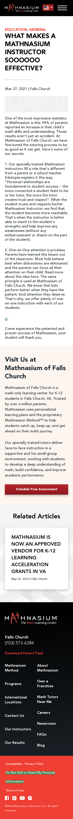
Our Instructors (18, 729)
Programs (13, 684)
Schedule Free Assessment (36, 489)
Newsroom (46, 724)
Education (16, 30)
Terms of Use (15, 790)
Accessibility (14, 764)
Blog (41, 745)
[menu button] (48, 7)
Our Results (15, 743)
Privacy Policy (34, 764)
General (37, 30)
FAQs (42, 734)
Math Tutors (47, 699)
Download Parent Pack (24, 653)
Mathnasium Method (15, 668)
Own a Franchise (45, 684)
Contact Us (14, 716)
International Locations (16, 700)
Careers (43, 713)
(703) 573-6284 (19, 643)
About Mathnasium (47, 668)
